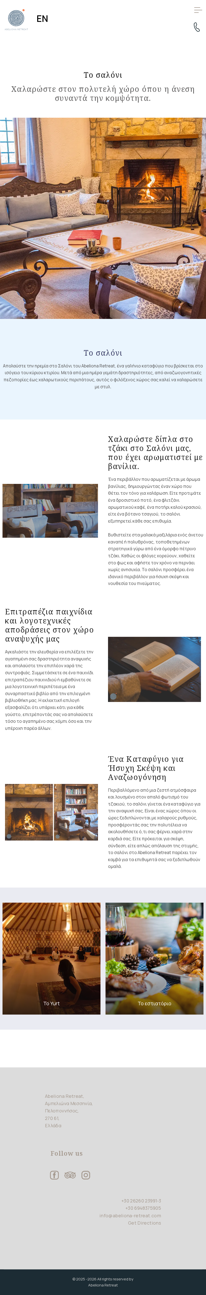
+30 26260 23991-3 (141, 1201)
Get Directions (144, 1223)
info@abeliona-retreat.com (130, 1216)
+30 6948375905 (143, 1208)
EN (42, 18)
